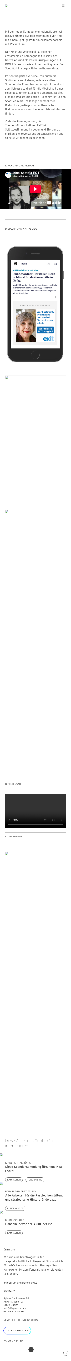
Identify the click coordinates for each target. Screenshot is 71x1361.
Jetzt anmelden (17, 1330)
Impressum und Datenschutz (20, 1282)
